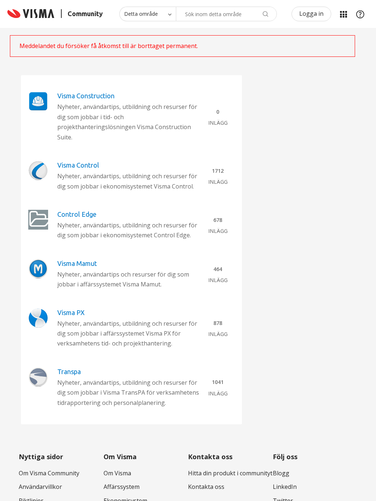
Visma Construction (86, 95)
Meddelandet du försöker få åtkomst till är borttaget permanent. (108, 46)
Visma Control (78, 165)
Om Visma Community (49, 473)
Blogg (281, 473)
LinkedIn (285, 487)
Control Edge (77, 214)
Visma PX (70, 312)
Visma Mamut (77, 263)
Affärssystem (122, 487)
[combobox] (226, 14)
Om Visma (117, 473)
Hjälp (360, 14)
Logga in (311, 14)
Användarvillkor (40, 487)
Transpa (69, 371)
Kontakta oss (206, 487)
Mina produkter (343, 14)
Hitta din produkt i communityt (230, 473)
